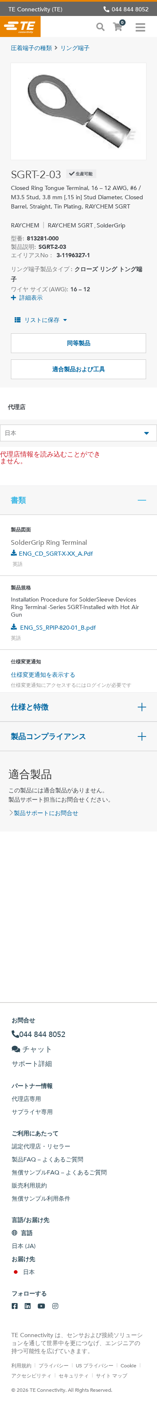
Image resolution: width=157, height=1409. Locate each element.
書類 (18, 500)
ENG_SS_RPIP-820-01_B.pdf (58, 627)
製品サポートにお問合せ (46, 813)
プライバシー (54, 1365)
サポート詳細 (32, 1063)
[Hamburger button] (140, 26)
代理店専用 (26, 1099)
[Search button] (100, 26)
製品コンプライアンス (48, 736)
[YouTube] (41, 1306)
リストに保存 (42, 320)
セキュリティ (74, 1375)
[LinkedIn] (28, 1306)
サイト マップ (111, 1375)
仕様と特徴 (30, 707)
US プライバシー (94, 1365)
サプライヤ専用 (32, 1112)
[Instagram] (55, 1306)
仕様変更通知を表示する (43, 674)
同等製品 (78, 343)
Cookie (128, 1365)
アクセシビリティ (31, 1375)
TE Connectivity (20, 26)
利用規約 (21, 1365)
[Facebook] (15, 1306)
